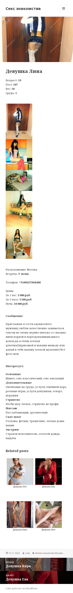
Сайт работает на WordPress (21, 588)
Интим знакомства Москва (49, 553)
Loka (27, 553)
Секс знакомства (23, 8)
